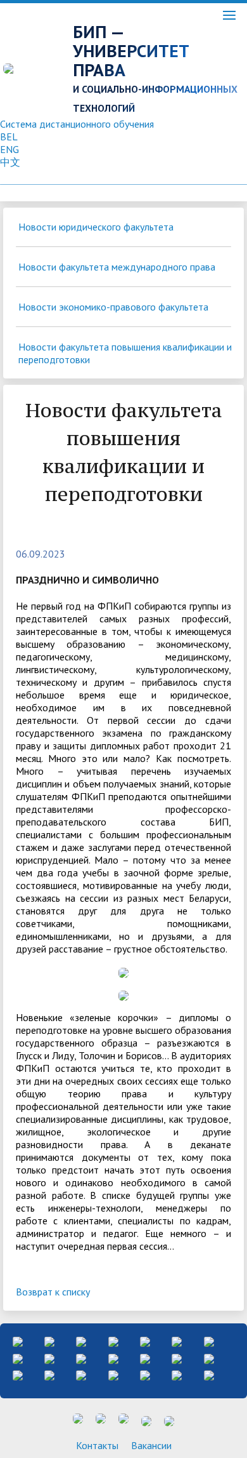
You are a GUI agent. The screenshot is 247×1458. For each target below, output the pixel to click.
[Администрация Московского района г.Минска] (81, 1340)
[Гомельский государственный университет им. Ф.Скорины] (113, 1357)
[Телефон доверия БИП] (209, 1340)
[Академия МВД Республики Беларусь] (18, 1357)
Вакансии (151, 1445)
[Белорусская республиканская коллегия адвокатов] (49, 1357)
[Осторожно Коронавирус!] (145, 1357)
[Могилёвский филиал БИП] (145, 1340)
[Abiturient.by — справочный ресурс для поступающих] (177, 1374)
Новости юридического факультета (96, 226)
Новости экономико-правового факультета (113, 306)
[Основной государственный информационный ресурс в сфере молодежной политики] (49, 1374)
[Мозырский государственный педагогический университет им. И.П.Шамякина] (81, 1357)
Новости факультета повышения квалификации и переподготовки (125, 353)
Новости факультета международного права (116, 266)
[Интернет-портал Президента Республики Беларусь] (18, 1340)
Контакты (97, 1445)
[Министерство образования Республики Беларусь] (49, 1340)
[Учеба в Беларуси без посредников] (113, 1374)
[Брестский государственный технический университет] (209, 1374)
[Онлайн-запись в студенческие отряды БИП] (177, 1340)
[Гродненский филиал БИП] (113, 1340)
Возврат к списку (53, 1291)
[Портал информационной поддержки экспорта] (81, 1374)
